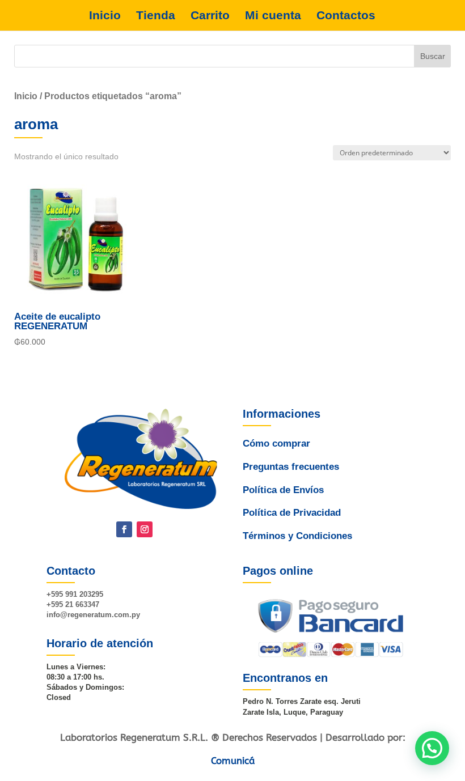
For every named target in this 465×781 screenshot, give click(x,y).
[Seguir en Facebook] (124, 529)
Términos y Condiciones (297, 535)
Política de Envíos (283, 490)
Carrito (210, 15)
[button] (432, 748)
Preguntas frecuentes (291, 466)
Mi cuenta (273, 15)
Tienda (155, 15)
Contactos (345, 15)
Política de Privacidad (292, 512)
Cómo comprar (276, 443)
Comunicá (233, 760)
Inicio (105, 15)
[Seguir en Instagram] (145, 529)
